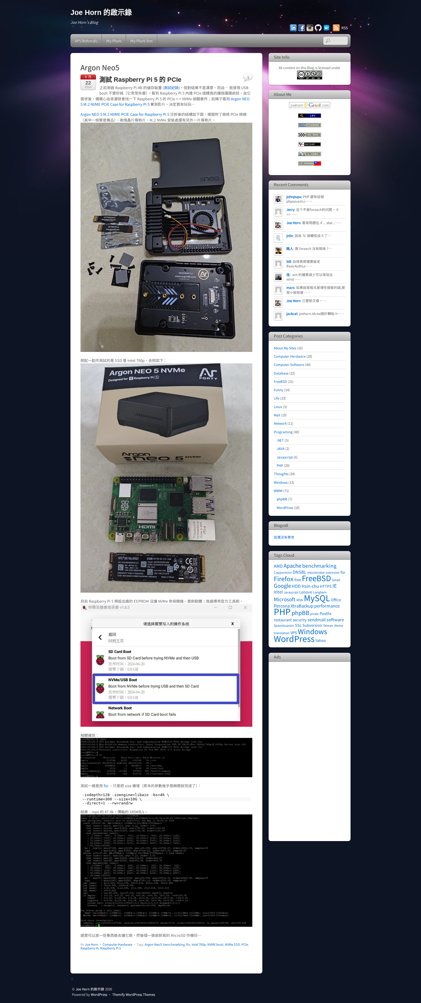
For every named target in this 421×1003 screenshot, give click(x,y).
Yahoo (320, 640)
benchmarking (174, 944)
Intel (278, 592)
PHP (280, 465)
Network (280, 423)
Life (276, 397)
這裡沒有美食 (284, 536)
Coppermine (283, 572)
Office (336, 599)
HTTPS (326, 586)
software (335, 619)
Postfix (325, 613)
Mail (277, 414)
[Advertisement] (309, 751)
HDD (296, 586)
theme (338, 625)
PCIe (244, 944)
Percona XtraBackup (293, 606)
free (297, 579)
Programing (283, 431)
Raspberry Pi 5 (110, 948)
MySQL (317, 598)
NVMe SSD (232, 944)
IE (335, 585)
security (300, 619)
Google (282, 585)
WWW (278, 490)
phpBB (282, 498)
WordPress (285, 507)
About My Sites (285, 347)
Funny (278, 389)
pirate (314, 614)
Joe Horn (91, 944)
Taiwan (328, 625)
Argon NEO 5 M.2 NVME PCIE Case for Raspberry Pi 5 (124, 114)
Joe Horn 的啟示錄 (90, 988)
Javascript (285, 457)
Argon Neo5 (153, 944)
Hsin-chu (310, 586)
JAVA (280, 448)
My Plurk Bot (141, 40)
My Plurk (113, 40)
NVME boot (215, 944)
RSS (344, 27)
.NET (280, 440)
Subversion (312, 625)
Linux (278, 406)
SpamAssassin (284, 625)
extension (333, 572)
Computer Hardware (117, 944)
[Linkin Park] (309, 154)
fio (106, 785)
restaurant (283, 619)
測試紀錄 (171, 87)
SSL (298, 625)
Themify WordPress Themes (133, 994)
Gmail (336, 580)
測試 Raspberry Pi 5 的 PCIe (140, 79)
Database (281, 373)
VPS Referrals (86, 40)
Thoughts (281, 473)
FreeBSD (280, 381)
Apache (292, 565)
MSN (299, 600)
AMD (278, 566)
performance (327, 606)
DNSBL (299, 572)
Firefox (284, 578)
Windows (281, 482)
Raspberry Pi (89, 948)
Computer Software (289, 364)
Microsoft (285, 599)
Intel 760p (199, 944)
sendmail (317, 619)
